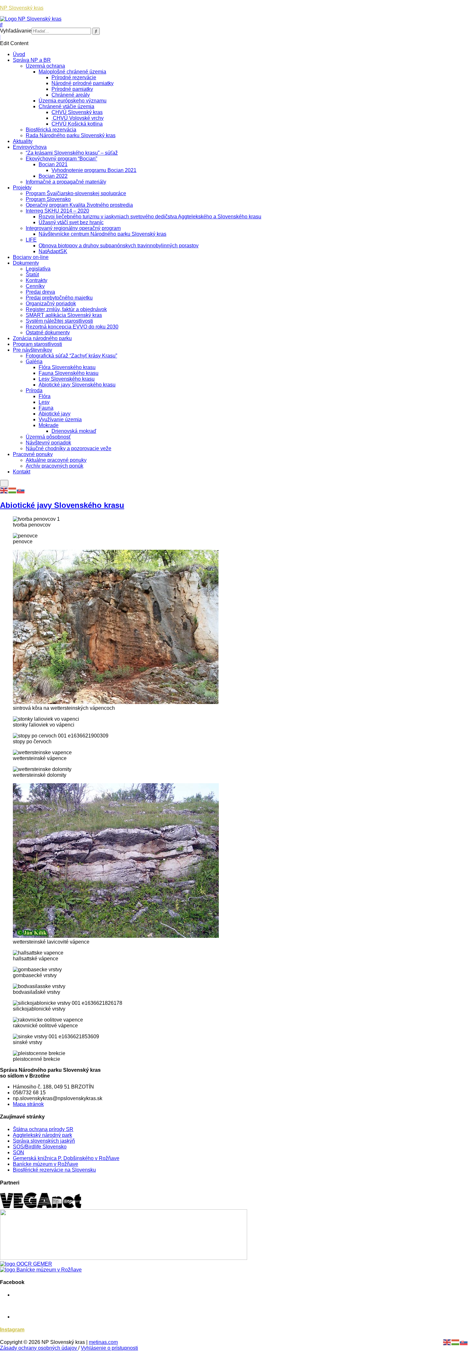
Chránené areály (70, 95)
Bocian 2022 (53, 176)
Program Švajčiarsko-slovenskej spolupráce (76, 193)
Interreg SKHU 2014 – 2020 (57, 211)
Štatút (32, 274)
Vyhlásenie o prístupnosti (109, 1348)
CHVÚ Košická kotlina (77, 124)
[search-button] (96, 31)
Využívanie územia (60, 419)
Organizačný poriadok (51, 303)
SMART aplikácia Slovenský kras (64, 315)
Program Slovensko (48, 199)
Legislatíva (38, 268)
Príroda (34, 390)
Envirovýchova (30, 147)
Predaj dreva (40, 292)
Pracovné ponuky (33, 454)
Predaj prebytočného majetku (59, 297)
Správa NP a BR (32, 60)
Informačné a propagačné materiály (66, 182)
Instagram (12, 1329)
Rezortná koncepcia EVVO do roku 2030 (72, 326)
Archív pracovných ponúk (54, 466)
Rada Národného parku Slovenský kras (71, 135)
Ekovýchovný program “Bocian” (61, 158)
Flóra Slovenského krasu (67, 367)
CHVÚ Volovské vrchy (77, 118)
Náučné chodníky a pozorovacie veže (68, 448)
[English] (4, 490)
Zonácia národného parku (42, 338)
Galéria (34, 361)
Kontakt (21, 471)
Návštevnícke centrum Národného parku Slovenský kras (102, 234)
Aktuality (22, 141)
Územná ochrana (45, 66)
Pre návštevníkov (32, 350)
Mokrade (49, 425)
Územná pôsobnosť (48, 437)
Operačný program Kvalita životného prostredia (79, 205)
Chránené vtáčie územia (66, 106)
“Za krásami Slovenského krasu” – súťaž (72, 153)
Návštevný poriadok (48, 442)
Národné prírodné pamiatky (82, 83)
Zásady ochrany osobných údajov (39, 1348)
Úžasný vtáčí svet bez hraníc (71, 222)
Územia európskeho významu (73, 100)
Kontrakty (36, 280)
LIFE (31, 240)
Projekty (22, 187)
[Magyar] (12, 490)
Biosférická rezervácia (51, 129)
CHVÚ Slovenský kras (77, 112)
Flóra (45, 396)
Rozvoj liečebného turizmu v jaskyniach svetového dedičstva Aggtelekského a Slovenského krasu (150, 216)
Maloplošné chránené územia (72, 71)
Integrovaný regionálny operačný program (73, 228)
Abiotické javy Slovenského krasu (77, 384)
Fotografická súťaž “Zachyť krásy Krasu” (71, 355)
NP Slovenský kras (21, 8)
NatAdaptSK (53, 251)
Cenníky (35, 286)
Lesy (44, 402)
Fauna (46, 408)
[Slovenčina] (21, 490)
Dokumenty (26, 263)
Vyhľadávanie (16, 30)
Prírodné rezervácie (73, 77)
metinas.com (103, 1342)
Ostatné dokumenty (48, 332)
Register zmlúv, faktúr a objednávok (66, 309)
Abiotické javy (54, 413)
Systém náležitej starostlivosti (59, 321)
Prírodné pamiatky (72, 89)
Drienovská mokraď (73, 431)
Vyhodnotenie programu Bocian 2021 (93, 170)
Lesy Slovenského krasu (67, 379)
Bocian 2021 (53, 164)
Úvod (19, 54)
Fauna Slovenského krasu (68, 373)
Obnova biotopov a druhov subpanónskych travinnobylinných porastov (119, 245)
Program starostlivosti (37, 344)
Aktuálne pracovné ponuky (56, 460)
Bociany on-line (31, 257)
